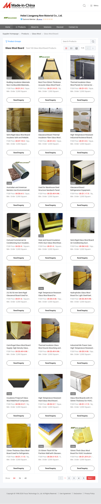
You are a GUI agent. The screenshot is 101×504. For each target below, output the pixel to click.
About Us (34, 27)
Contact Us (73, 27)
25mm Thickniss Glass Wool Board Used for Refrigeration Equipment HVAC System (18, 453)
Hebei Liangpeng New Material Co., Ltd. (41, 15)
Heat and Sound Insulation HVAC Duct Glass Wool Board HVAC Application (50, 243)
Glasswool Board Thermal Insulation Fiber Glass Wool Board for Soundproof (49, 137)
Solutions (47, 27)
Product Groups (14, 41)
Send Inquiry (18, 100)
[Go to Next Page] (92, 48)
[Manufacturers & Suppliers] (19, 5)
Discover (60, 27)
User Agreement (65, 493)
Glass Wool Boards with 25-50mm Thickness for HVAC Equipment (81, 401)
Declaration (78, 493)
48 (25, 478)
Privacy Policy (90, 493)
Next (90, 478)
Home (7, 27)
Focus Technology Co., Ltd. (33, 493)
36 (20, 478)
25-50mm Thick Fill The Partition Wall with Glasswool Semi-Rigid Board (50, 453)
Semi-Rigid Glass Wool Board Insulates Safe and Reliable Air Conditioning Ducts (18, 137)
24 (14, 478)
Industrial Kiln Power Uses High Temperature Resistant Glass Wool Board (81, 348)
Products (22, 27)
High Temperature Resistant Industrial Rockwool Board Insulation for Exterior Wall (81, 137)
